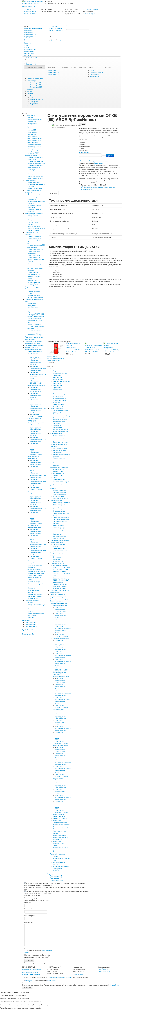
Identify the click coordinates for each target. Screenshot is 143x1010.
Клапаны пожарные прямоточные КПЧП (34, 240)
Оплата (27, 41)
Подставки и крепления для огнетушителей (34, 338)
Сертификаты (29, 51)
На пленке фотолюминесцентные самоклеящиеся (38, 368)
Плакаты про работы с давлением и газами (35, 595)
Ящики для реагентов (35, 188)
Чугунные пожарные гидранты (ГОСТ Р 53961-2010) (36, 320)
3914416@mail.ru (32, 14)
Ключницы (31, 170)
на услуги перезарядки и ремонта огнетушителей (31, 973)
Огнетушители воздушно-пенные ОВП (36, 129)
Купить (110, 156)
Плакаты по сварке (34, 582)
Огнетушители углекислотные (33, 125)
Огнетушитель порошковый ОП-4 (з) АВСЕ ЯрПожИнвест (92, 349)
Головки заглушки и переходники (34, 198)
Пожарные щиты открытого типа (33, 221)
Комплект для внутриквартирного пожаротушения (34, 282)
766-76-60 (104, 971)
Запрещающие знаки (35, 352)
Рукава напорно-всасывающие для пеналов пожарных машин (34, 275)
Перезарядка (28, 30)
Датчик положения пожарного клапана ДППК (36, 244)
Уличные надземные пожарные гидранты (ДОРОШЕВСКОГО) (35, 333)
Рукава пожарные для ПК (36, 249)
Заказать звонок (92, 9)
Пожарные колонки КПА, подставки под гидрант (33, 342)
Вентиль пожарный (34, 236)
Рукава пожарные (31, 247)
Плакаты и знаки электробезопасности (35, 562)
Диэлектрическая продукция (34, 345)
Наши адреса (98, 163)
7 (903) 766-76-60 (30, 58)
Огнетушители (30, 115)
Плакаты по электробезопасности (35, 568)
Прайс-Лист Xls (27, 630)
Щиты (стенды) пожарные (34, 213)
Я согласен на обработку (38, 951)
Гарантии (27, 43)
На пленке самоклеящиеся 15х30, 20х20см (35, 356)
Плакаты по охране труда (36, 571)
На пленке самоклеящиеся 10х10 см (35, 362)
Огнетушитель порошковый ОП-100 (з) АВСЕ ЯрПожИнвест (55, 358)
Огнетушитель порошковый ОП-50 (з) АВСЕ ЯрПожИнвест (111, 350)
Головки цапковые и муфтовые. (34, 206)
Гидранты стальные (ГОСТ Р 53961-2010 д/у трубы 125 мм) (36, 326)
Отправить (29, 960)
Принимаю (27, 987)
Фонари (30, 602)
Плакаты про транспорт (36, 573)
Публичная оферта (30, 49)
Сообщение (28, 922)
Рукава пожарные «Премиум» (34, 252)
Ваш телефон (29, 916)
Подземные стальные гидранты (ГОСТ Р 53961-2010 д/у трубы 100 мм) (36, 314)
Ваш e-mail (28, 909)
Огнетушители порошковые (32, 133)
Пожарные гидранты (32, 310)
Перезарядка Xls (28, 634)
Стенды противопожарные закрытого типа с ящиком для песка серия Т (36, 227)
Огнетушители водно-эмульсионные (35, 141)
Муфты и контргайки (35, 195)
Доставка (27, 39)
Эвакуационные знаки (35, 492)
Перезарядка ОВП (30, 37)
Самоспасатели (33, 308)
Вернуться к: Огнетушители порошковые (94, 161)
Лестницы (31, 617)
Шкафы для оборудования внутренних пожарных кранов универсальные (35, 175)
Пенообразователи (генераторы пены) (34, 145)
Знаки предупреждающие (36, 385)
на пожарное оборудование (31, 969)
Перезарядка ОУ (30, 34)
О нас (26, 45)
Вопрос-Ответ (29, 53)
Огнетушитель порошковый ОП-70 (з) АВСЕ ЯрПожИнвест (74, 350)
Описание (53, 193)
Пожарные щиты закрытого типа (33, 217)
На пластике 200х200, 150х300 (36, 382)
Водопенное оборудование (34, 287)
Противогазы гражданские (32, 304)
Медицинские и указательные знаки (34, 526)
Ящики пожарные (31, 180)
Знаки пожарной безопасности (33, 457)
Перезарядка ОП (30, 32)
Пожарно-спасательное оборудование (36, 614)
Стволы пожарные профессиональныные (35, 296)
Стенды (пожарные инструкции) (34, 419)
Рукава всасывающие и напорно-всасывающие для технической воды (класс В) (36, 267)
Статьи (26, 47)
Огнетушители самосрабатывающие (35, 137)
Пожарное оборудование (33, 28)
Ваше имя (27, 902)
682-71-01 (28, 6)
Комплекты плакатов (35, 565)
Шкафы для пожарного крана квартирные (35, 166)
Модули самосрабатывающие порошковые (35, 119)
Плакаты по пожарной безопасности (35, 585)
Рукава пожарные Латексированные (34, 256)
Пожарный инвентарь (32, 600)
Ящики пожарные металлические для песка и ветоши (36, 184)
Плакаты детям (33, 598)
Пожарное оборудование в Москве (60, 977)
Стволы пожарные (31, 289)
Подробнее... (114, 985)
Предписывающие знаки (36, 423)
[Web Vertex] (51, 980)
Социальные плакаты (35, 575)
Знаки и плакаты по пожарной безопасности (33, 348)
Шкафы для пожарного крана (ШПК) (35, 158)
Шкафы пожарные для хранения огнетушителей (36, 162)
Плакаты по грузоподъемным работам (33, 590)
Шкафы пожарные (31, 155)
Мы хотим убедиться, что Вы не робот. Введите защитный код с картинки (37, 956)
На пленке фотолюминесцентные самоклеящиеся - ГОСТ (38, 375)
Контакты (27, 55)
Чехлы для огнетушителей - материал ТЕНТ (33, 151)
